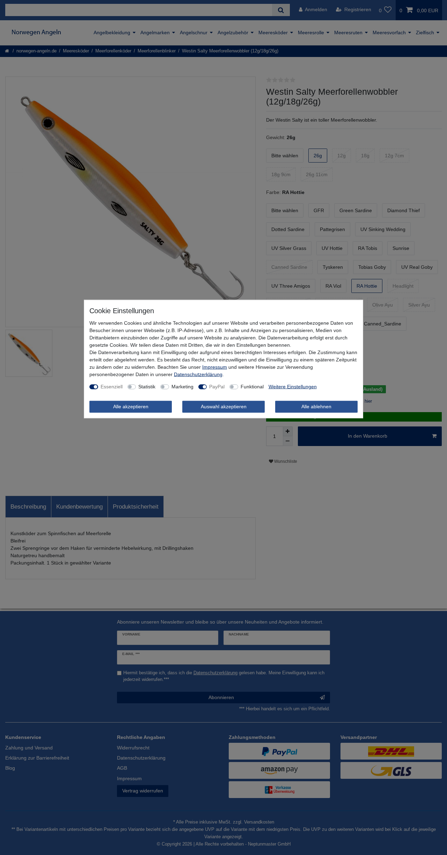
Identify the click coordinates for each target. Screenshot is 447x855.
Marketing (182, 386)
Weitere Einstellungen (293, 386)
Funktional (252, 386)
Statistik (146, 386)
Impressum (214, 367)
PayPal (217, 386)
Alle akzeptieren (130, 406)
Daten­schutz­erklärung (198, 374)
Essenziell (112, 386)
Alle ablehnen (316, 406)
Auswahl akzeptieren (224, 406)
